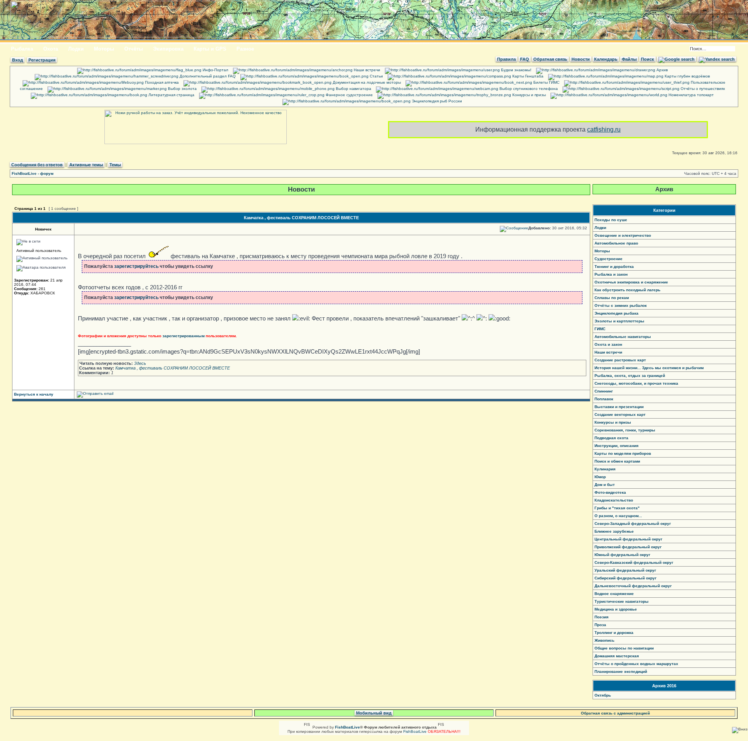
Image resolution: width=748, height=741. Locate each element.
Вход (17, 60)
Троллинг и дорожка (614, 632)
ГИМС (600, 329)
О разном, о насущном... (618, 516)
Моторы (104, 49)
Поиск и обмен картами (617, 461)
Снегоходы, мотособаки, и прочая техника (636, 383)
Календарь (605, 59)
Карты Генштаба (527, 76)
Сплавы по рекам (612, 298)
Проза (600, 625)
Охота (50, 49)
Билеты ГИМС (545, 82)
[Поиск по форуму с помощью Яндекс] (716, 59)
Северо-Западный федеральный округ (633, 523)
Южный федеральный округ (622, 555)
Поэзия (602, 617)
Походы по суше (611, 220)
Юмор (600, 477)
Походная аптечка (161, 82)
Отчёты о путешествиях (702, 88)
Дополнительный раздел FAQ (207, 76)
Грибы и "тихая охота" (617, 508)
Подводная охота (611, 438)
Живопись (604, 640)
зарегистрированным (183, 336)
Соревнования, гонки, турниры (625, 430)
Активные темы (86, 164)
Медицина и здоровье (616, 609)
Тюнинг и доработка (614, 266)
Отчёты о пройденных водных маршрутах (636, 664)
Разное (245, 49)
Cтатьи (376, 76)
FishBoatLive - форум (32, 173)
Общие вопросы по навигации (624, 648)
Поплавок (604, 399)
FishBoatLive (415, 731)
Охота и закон (608, 344)
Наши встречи (366, 70)
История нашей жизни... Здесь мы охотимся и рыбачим (649, 368)
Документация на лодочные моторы (366, 82)
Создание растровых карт (620, 360)
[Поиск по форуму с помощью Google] (676, 59)
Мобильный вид (374, 713)
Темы (115, 164)
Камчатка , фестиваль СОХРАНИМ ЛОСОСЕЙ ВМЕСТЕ (301, 217)
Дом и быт (605, 484)
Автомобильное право (616, 243)
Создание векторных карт (620, 414)
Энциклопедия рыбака (617, 313)
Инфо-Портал (214, 70)
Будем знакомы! (515, 70)
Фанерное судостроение (349, 95)
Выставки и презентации (619, 407)
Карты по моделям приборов (623, 453)
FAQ (524, 59)
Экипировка (168, 49)
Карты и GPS (210, 49)
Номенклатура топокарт (690, 95)
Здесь (140, 363)
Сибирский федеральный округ (625, 578)
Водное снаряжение (614, 593)
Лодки (76, 49)
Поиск (647, 59)
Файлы (629, 59)
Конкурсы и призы (528, 95)
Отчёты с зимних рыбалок (621, 305)
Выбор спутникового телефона (528, 88)
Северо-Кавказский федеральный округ (634, 562)
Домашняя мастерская (617, 656)
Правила (506, 59)
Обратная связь (550, 59)
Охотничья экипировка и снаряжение (631, 282)
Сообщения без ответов (37, 164)
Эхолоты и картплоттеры (619, 321)
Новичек (43, 229)
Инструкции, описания (617, 446)
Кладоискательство (614, 500)
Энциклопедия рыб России (436, 101)
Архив (661, 70)
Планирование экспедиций (621, 671)
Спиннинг (604, 391)
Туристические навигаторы (622, 601)
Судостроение (609, 259)
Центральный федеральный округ (628, 539)
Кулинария (605, 469)
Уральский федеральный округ (625, 570)
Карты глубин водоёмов (686, 76)
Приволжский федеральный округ (628, 547)
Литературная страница (170, 95)
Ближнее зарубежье (614, 531)
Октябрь (603, 695)
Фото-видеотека (610, 492)
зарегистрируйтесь (136, 266)
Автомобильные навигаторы (623, 336)
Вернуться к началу (33, 394)
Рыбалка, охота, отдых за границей (630, 375)
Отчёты (133, 49)
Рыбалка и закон (611, 274)
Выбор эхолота (182, 88)
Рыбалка (22, 49)
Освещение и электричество (623, 235)
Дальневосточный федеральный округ (633, 586)
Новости (581, 59)
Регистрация (41, 60)
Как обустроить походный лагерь (627, 290)
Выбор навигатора (353, 88)
